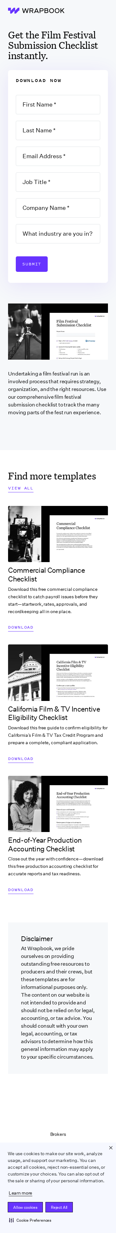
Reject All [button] (59, 1207)
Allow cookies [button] (25, 1207)
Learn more (20, 1193)
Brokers (58, 1134)
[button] (30, 1220)
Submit (31, 264)
